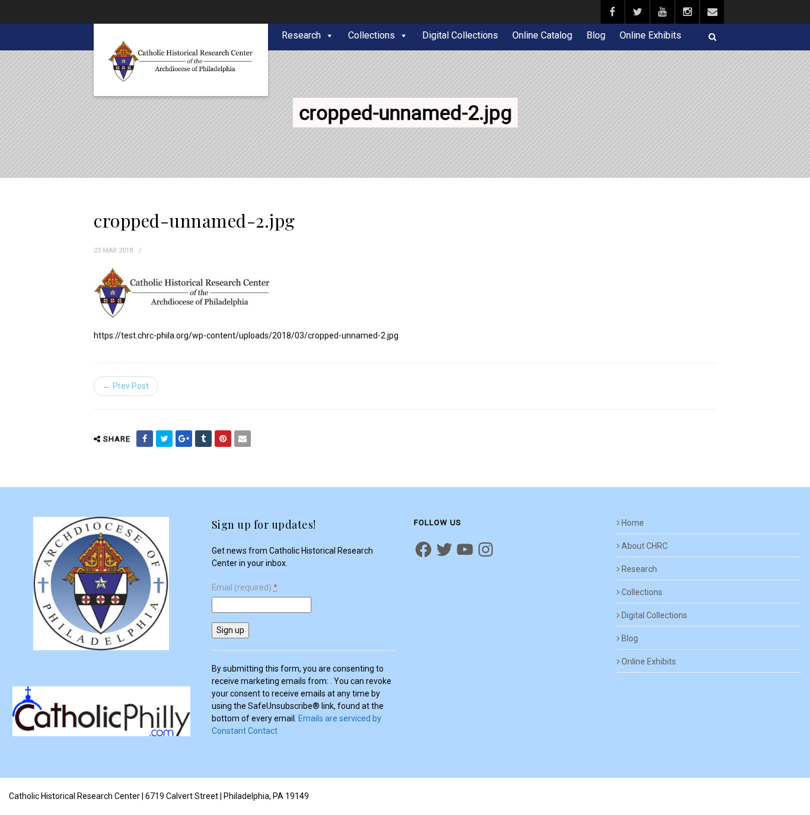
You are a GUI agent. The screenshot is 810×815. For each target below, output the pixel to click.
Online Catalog (542, 35)
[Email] (242, 438)
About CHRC (644, 546)
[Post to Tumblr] (203, 438)
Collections (371, 35)
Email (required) (245, 588)
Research (301, 35)
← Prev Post (126, 386)
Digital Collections (460, 35)
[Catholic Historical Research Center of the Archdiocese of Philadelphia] (181, 60)
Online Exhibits (650, 35)
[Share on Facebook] (144, 438)
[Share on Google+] (184, 438)
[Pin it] (223, 438)
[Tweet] (164, 438)
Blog (595, 35)
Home (632, 523)
